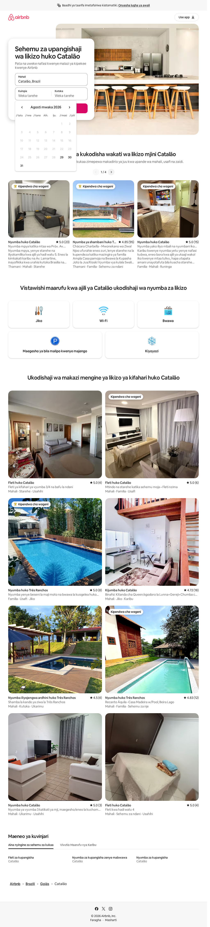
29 (61, 157)
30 (70, 157)
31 (21, 166)
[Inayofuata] (111, 172)
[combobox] (51, 81)
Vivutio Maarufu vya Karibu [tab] (78, 845)
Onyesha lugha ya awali (134, 5)
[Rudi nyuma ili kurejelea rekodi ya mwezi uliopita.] (22, 107)
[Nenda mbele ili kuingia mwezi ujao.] (69, 107)
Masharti (111, 920)
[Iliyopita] (96, 172)
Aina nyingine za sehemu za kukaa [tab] (31, 845)
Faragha (95, 920)
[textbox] (33, 95)
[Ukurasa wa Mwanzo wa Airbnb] (18, 17)
